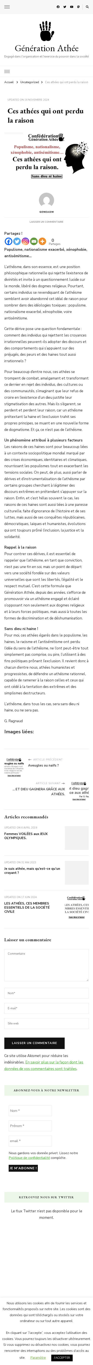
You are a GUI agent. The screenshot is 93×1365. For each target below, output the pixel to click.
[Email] (34, 241)
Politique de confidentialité (29, 1157)
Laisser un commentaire (46, 222)
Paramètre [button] (38, 1357)
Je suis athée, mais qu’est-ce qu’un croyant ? (32, 871)
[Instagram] (25, 241)
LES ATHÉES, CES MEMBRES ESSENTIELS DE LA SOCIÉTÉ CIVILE (27, 907)
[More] (42, 241)
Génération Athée (47, 48)
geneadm (46, 212)
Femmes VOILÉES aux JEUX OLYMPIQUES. (26, 836)
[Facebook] (8, 241)
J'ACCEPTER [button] (62, 1358)
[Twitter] (17, 241)
